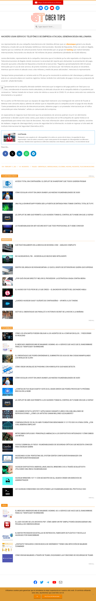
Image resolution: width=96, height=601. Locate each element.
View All (91, 176)
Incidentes (25, 166)
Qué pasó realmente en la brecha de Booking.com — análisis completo (45, 245)
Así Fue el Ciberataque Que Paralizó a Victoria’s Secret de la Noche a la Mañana (49, 312)
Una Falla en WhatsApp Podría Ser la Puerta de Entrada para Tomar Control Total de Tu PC (54, 204)
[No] (93, 594)
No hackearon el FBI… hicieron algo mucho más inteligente (40, 256)
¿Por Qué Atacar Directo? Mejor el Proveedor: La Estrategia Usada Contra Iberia (50, 278)
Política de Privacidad (52, 596)
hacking (69, 50)
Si (37, 596)
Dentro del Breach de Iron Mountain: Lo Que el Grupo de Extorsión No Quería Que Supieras (54, 267)
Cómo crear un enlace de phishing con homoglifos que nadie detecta (45, 367)
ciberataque (71, 44)
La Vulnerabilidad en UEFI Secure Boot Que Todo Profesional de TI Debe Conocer (49, 226)
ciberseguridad (52, 166)
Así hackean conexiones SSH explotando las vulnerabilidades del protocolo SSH (50, 489)
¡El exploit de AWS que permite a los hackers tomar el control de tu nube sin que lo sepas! (54, 215)
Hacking (68, 166)
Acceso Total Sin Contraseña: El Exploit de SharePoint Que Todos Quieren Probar (50, 181)
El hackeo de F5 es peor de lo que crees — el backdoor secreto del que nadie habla (50, 289)
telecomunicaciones (87, 166)
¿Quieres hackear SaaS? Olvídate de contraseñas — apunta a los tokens (46, 301)
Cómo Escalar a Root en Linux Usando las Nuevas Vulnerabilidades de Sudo (47, 192)
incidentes (75, 166)
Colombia (61, 166)
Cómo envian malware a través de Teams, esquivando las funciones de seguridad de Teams (54, 555)
